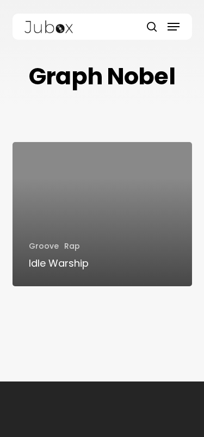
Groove (44, 246)
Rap (72, 246)
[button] (174, 26)
